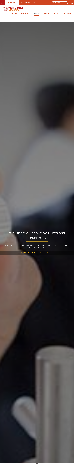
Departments (67, 13)
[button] (71, 2)
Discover (27, 2)
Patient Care (25, 13)
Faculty (56, 13)
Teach (34, 2)
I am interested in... (56, 2)
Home (4, 13)
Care (21, 2)
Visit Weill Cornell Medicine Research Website (36, 253)
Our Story (14, 13)
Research (36, 13)
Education (46, 13)
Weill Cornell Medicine (12, 2)
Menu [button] (2, 3)
